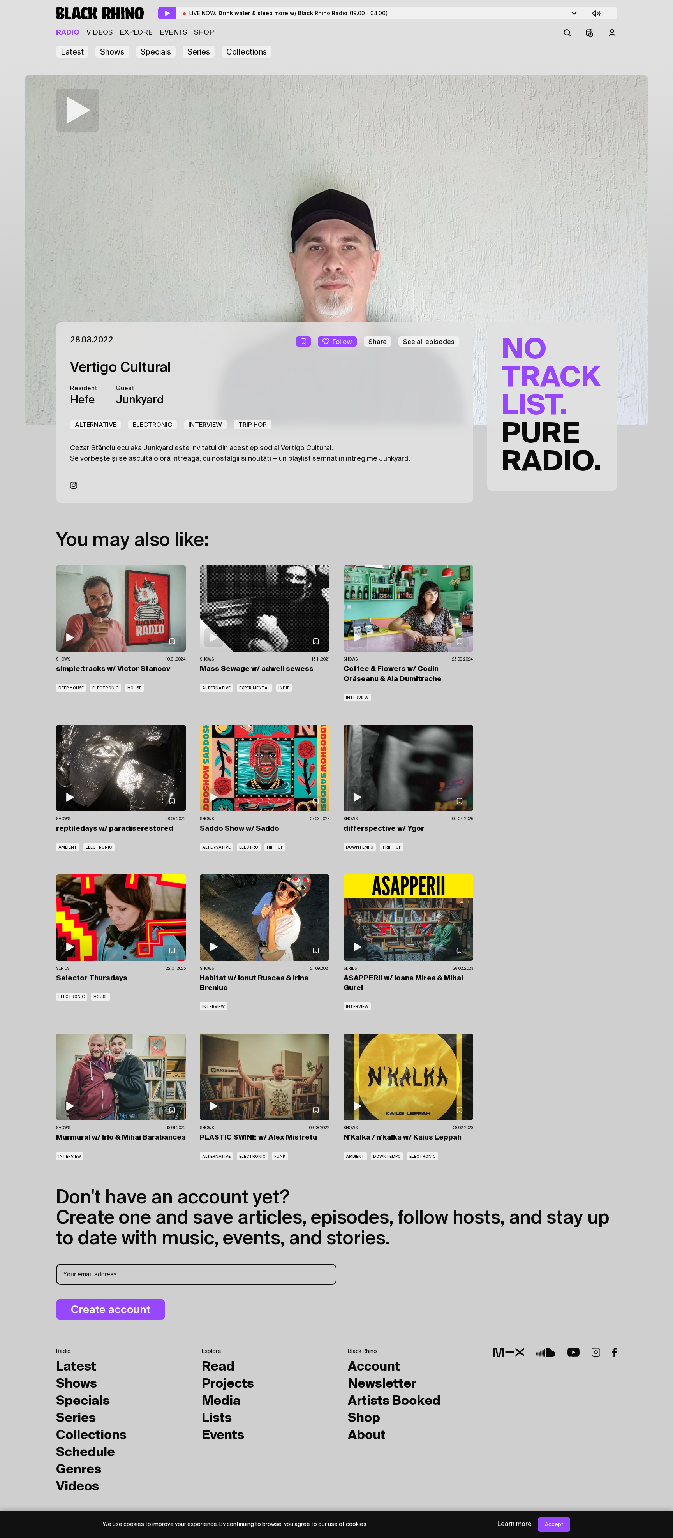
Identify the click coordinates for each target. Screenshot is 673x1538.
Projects (228, 1384)
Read (218, 1367)
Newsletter (382, 1384)
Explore (136, 32)
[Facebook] (614, 1352)
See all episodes (429, 341)
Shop (204, 32)
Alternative (95, 424)
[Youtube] (573, 1352)
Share (377, 341)
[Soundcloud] (545, 1352)
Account (374, 1367)
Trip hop (252, 424)
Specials (156, 51)
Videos (99, 32)
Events (173, 32)
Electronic (152, 424)
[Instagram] (73, 485)
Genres (78, 1470)
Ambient (67, 847)
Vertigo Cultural (120, 368)
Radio (67, 32)
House (134, 687)
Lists (217, 1418)
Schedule (85, 1452)
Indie (283, 687)
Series (198, 51)
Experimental (254, 687)
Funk (279, 1156)
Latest (72, 51)
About (367, 1435)
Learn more (514, 1524)
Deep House (71, 687)
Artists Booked (394, 1401)
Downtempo (359, 847)
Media (221, 1401)
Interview (205, 424)
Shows (112, 51)
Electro (248, 847)
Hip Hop (275, 847)
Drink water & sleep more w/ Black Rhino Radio (303, 13)
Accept (554, 1524)
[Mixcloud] (508, 1352)
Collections (246, 51)
